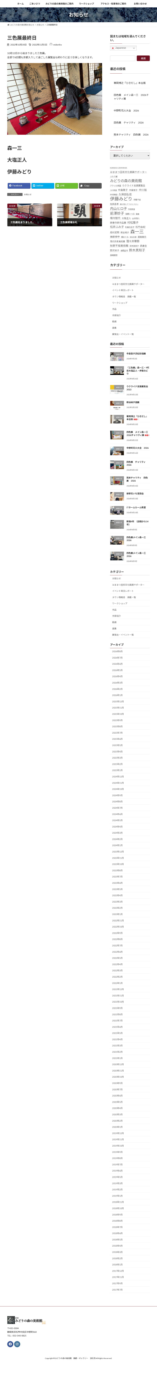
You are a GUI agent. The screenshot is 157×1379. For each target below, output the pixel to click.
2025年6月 (117, 739)
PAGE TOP (150, 1335)
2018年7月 (117, 1227)
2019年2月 (117, 1189)
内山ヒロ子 (118, 208)
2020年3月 (117, 1114)
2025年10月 (118, 714)
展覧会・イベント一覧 (123, 334)
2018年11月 (118, 1202)
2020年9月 (117, 1083)
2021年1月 (117, 1058)
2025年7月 (117, 732)
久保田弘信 (125, 194)
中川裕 (143, 189)
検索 (143, 58)
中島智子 (133, 190)
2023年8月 (117, 870)
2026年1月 (117, 695)
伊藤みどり (121, 199)
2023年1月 (117, 914)
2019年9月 (117, 1152)
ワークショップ (119, 302)
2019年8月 (117, 1158)
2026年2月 (117, 688)
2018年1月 (117, 1264)
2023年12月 (118, 851)
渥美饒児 (142, 237)
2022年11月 (118, 920)
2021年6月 (117, 1026)
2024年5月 (117, 820)
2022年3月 (117, 970)
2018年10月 (118, 1208)
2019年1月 (117, 1195)
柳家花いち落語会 (135, 493)
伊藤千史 (137, 200)
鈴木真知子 (137, 250)
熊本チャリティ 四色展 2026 (131, 134)
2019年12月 (118, 1133)
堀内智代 (115, 218)
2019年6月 (117, 1170)
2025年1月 (117, 770)
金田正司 (124, 250)
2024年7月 (117, 807)
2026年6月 (117, 664)
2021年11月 (118, 995)
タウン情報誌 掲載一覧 (124, 296)
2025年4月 (117, 751)
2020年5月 (117, 1101)
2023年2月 (117, 908)
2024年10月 (118, 789)
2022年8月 (117, 939)
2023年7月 (117, 876)
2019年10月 (118, 1145)
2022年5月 (117, 958)
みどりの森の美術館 (126, 181)
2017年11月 (118, 1277)
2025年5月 (117, 745)
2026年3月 (117, 682)
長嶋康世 (113, 255)
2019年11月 (118, 1139)
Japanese (120, 48)
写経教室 (131, 209)
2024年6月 (117, 814)
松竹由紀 (140, 227)
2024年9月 (117, 795)
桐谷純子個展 (132, 402)
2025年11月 (118, 707)
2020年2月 (117, 1120)
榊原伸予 (115, 236)
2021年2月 (117, 1052)
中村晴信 (113, 194)
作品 (114, 309)
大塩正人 (126, 218)
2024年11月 (118, 782)
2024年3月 (117, 832)
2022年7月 (117, 945)
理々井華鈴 (132, 241)
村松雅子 (132, 222)
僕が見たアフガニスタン (129, 204)
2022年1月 (117, 983)
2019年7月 (117, 1164)
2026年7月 (117, 657)
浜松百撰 (133, 237)
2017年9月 (117, 1283)
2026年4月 (117, 676)
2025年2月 (117, 764)
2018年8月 (117, 1220)
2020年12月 (118, 1064)
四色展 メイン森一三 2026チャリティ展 (131, 96)
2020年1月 (117, 1127)
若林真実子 (134, 246)
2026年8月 (117, 651)
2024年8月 (117, 801)
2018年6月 (117, 1233)
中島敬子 (123, 189)
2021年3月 (117, 1045)
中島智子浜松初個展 (136, 353)
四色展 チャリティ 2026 (129, 122)
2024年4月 (117, 826)
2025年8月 (117, 726)
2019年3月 (117, 1183)
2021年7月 (117, 1020)
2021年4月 (117, 1039)
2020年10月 (118, 1076)
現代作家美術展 (117, 241)
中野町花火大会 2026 (126, 110)
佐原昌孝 (114, 204)
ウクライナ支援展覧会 (133, 185)
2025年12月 (118, 701)
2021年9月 (117, 1008)
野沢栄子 (114, 250)
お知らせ (27, 194)
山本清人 (136, 218)
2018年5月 (117, 1239)
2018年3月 (117, 1252)
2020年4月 (117, 1108)
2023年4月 (117, 895)
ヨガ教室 (113, 190)
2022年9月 (117, 933)
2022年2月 (117, 976)
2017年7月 (117, 1289)
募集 (114, 327)
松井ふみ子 (117, 226)
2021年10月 (118, 1001)
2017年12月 (118, 1270)
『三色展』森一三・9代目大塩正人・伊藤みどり (137, 370)
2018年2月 (117, 1258)
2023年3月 (117, 901)
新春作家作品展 (118, 222)
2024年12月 (118, 776)
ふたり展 (113, 176)
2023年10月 (118, 864)
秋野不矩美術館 (119, 245)
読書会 (143, 245)
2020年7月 (117, 1089)
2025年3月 (117, 757)
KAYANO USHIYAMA (118, 167)
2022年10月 (118, 926)
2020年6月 (117, 1095)
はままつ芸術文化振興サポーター (128, 172)
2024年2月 (117, 839)
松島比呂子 (129, 227)
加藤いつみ (130, 214)
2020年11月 (118, 1070)
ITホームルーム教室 (136, 507)
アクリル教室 (115, 185)
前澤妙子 (117, 213)
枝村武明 (114, 232)
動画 (137, 214)
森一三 (137, 231)
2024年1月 (117, 845)
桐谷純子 (125, 232)
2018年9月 (117, 1214)
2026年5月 (117, 670)
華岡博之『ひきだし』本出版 (130, 82)
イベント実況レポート (123, 290)
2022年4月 (117, 964)
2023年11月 (118, 857)
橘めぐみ (124, 237)
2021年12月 (118, 989)
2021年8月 (117, 1014)
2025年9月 (117, 720)
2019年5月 (117, 1177)
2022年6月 (117, 951)
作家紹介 (116, 315)
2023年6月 (117, 883)
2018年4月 (117, 1245)
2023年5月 (117, 889)
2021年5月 (117, 1033)
